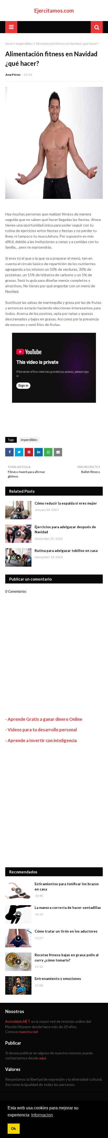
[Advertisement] (54, 805)
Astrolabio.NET (17, 1021)
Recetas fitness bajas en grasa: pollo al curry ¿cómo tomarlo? (67, 957)
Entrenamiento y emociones (58, 978)
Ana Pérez (13, 75)
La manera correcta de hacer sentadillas (68, 907)
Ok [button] (13, 1128)
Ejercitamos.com (54, 10)
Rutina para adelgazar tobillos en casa (66, 550)
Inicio (9, 44)
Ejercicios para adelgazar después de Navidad (65, 529)
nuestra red (28, 1031)
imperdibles (24, 44)
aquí (42, 1058)
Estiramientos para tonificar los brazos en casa (67, 886)
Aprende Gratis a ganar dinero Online (45, 719)
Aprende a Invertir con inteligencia (42, 740)
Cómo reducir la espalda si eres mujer (66, 503)
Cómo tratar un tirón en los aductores (66, 931)
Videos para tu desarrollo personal (42, 729)
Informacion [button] (42, 1115)
